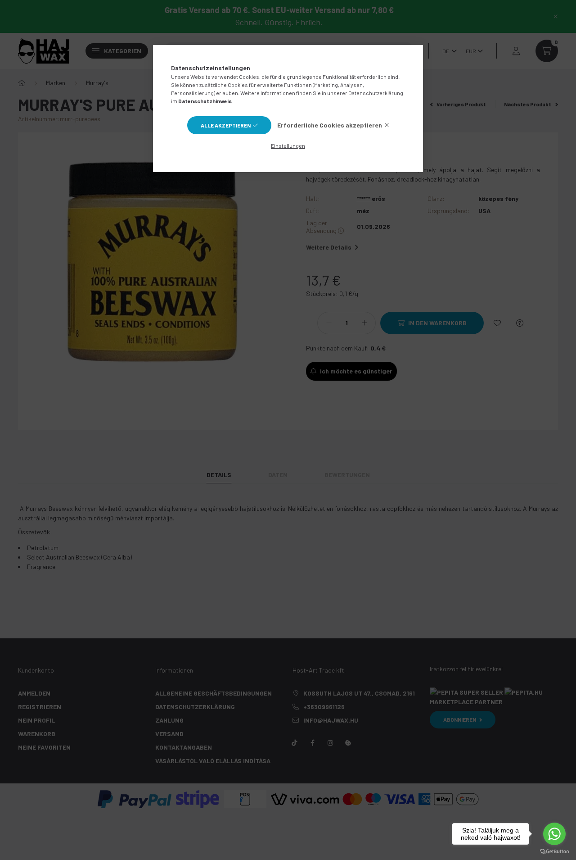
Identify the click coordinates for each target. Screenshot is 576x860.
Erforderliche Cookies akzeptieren (329, 125)
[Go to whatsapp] (554, 834)
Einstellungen (288, 145)
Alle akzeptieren (226, 125)
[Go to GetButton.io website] (554, 851)
